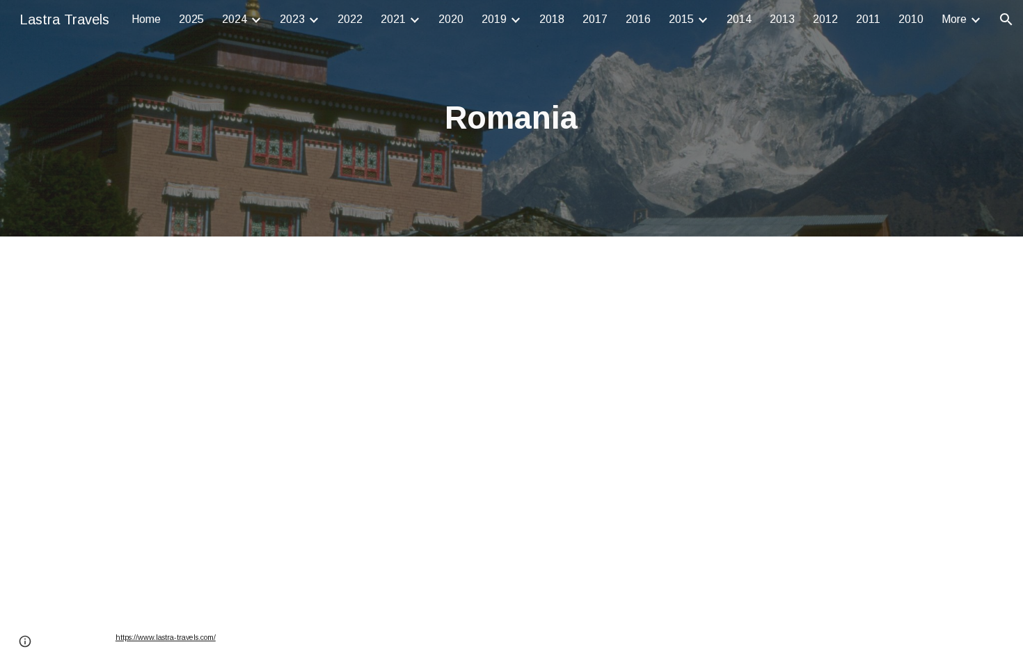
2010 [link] (910, 19)
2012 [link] (825, 19)
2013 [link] (782, 19)
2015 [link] (681, 19)
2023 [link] (292, 19)
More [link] (954, 19)
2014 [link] (739, 19)
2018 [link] (551, 19)
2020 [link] (450, 19)
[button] (1006, 19)
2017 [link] (595, 19)
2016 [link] (638, 19)
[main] (511, 118)
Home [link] (146, 19)
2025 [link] (191, 19)
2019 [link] (494, 19)
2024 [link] (234, 19)
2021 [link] (393, 19)
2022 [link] (350, 19)
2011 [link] (868, 19)
